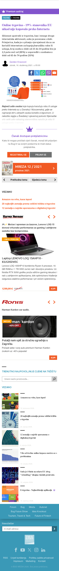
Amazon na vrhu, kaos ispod (17, 199)
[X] (29, 550)
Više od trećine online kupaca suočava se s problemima (38, 454)
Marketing (30, 561)
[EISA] (29, 540)
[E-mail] (54, 73)
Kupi (53, 357)
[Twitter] (37, 73)
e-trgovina (15, 18)
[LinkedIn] (43, 550)
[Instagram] (36, 550)
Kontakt (42, 561)
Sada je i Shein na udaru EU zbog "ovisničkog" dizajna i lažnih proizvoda (37, 473)
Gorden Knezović (18, 61)
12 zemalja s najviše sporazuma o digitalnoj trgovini (28, 208)
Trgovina (6, 18)
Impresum (18, 561)
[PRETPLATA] (54, 528)
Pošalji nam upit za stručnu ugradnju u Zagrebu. (25, 342)
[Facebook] (31, 73)
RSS (5, 557)
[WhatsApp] (43, 73)
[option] (29, 334)
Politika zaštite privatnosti (41, 557)
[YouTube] (22, 550)
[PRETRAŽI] (54, 379)
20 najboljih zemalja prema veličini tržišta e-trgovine (28, 203)
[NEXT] (54, 217)
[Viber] (48, 73)
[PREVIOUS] (49, 217)
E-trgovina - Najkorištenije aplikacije (36, 490)
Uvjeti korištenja (18, 557)
